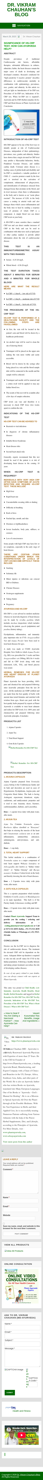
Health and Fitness (22, 1411)
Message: (10, 1348)
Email (6, 1206)
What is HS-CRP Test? (20, 1006)
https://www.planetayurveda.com (26, 1040)
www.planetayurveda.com (14, 1132)
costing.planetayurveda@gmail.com (19, 925)
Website (6, 1215)
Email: (8, 1332)
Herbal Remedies (16, 994)
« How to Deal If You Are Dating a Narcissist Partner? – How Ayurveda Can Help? (12, 1019)
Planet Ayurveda (18, 916)
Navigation (23, 26)
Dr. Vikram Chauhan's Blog (21, 9)
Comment (8, 1169)
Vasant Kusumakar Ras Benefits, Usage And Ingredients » (31, 1017)
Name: (8, 1324)
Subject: (9, 1340)
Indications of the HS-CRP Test (26, 1000)
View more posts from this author (17, 1141)
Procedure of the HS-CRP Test (16, 1003)
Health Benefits (27, 991)
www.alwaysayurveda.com (14, 1135)
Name (6, 1197)
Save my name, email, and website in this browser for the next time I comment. (21, 1227)
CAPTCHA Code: (33, 1379)
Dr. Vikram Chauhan (31, 37)
